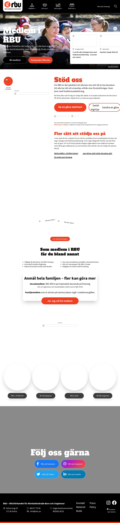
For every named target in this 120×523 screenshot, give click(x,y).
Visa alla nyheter (113, 67)
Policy (93, 507)
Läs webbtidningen (60, 239)
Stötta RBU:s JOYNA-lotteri (66, 153)
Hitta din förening (103, 6)
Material (80, 507)
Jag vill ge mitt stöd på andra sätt (97, 153)
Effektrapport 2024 (60, 125)
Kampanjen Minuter (40, 60)
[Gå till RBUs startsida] (12, 5)
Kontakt (80, 503)
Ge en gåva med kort (70, 107)
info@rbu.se (35, 511)
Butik (79, 511)
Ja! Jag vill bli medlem (60, 301)
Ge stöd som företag (63, 157)
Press (93, 503)
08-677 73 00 (35, 508)
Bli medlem (15, 60)
